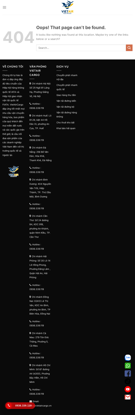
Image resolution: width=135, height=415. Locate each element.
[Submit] (129, 48)
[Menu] (4, 7)
